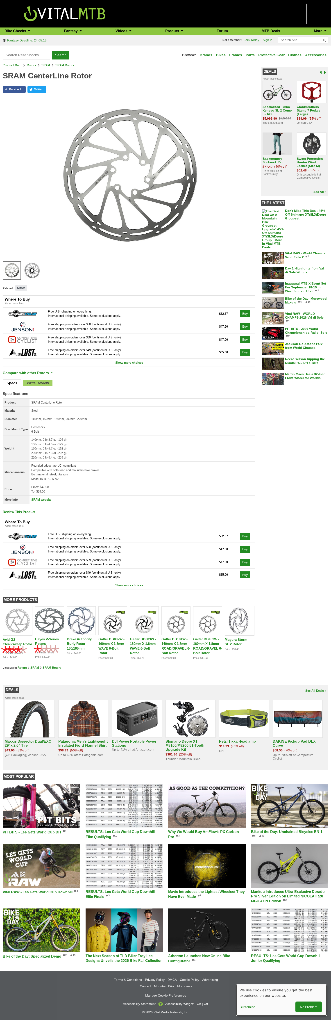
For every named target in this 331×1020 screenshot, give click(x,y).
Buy (245, 313)
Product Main (12, 65)
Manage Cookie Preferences (165, 995)
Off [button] (206, 1004)
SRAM (45, 65)
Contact (145, 986)
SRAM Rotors (64, 65)
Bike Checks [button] (16, 31)
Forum (222, 31)
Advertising (210, 979)
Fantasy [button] (71, 31)
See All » (319, 192)
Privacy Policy (155, 979)
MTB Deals (271, 31)
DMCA (172, 979)
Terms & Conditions (128, 979)
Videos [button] (122, 31)
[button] (14, 89)
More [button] (318, 31)
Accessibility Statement (139, 1004)
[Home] (64, 13)
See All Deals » (315, 690)
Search (60, 55)
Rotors (31, 65)
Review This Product (19, 512)
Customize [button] (247, 1007)
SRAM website (41, 499)
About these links (14, 303)
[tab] (12, 383)
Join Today (251, 40)
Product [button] (172, 31)
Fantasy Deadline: (26, 40)
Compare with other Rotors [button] (26, 373)
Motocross (184, 986)
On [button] (199, 1004)
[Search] (324, 40)
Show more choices (129, 362)
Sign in (267, 40)
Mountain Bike (164, 986)
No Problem (308, 1007)
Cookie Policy (189, 979)
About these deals (272, 78)
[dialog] (281, 1000)
